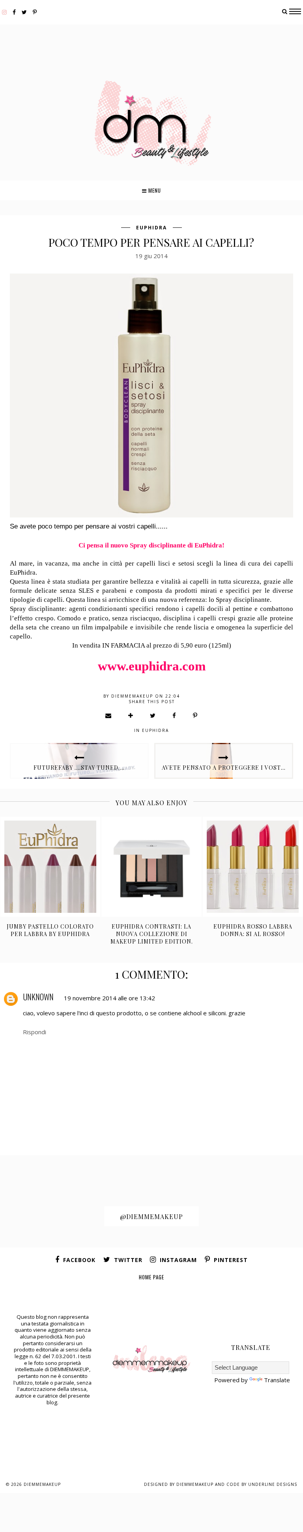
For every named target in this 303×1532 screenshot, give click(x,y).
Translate (277, 1380)
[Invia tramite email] (108, 715)
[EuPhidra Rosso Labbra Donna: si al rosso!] (253, 866)
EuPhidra (151, 227)
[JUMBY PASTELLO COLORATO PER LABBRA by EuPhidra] (50, 866)
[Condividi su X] (153, 715)
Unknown (38, 997)
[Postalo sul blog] (131, 715)
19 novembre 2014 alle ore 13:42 (109, 998)
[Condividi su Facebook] (174, 715)
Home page (151, 1277)
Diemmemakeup (42, 1484)
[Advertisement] (151, 42)
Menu (154, 190)
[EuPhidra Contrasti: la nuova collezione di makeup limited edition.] (151, 866)
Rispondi (34, 1032)
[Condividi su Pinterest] (195, 715)
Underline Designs (272, 1484)
